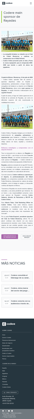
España (4, 368)
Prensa (4, 358)
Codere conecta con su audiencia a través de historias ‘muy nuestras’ (20, 302)
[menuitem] (6, 413)
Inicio (3, 335)
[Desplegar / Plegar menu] (31, 3)
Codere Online (6, 387)
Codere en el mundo (9, 363)
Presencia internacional (9, 340)
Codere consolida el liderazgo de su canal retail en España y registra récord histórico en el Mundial (20, 276)
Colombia (5, 384)
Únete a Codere (6, 353)
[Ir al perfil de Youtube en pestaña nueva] (9, 411)
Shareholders (6, 345)
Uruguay (4, 376)
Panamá (4, 381)
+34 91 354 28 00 (8, 403)
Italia (3, 370)
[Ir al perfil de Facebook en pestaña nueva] (3, 411)
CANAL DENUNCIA (11, 392)
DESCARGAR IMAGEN (27, 236)
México (4, 379)
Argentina (5, 373)
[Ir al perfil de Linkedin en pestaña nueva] (12, 411)
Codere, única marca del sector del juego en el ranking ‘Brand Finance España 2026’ (20, 289)
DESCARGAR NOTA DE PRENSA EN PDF (9, 236)
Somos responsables (8, 356)
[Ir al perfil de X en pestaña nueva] (6, 411)
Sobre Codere (7, 330)
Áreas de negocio (7, 343)
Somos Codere (6, 337)
